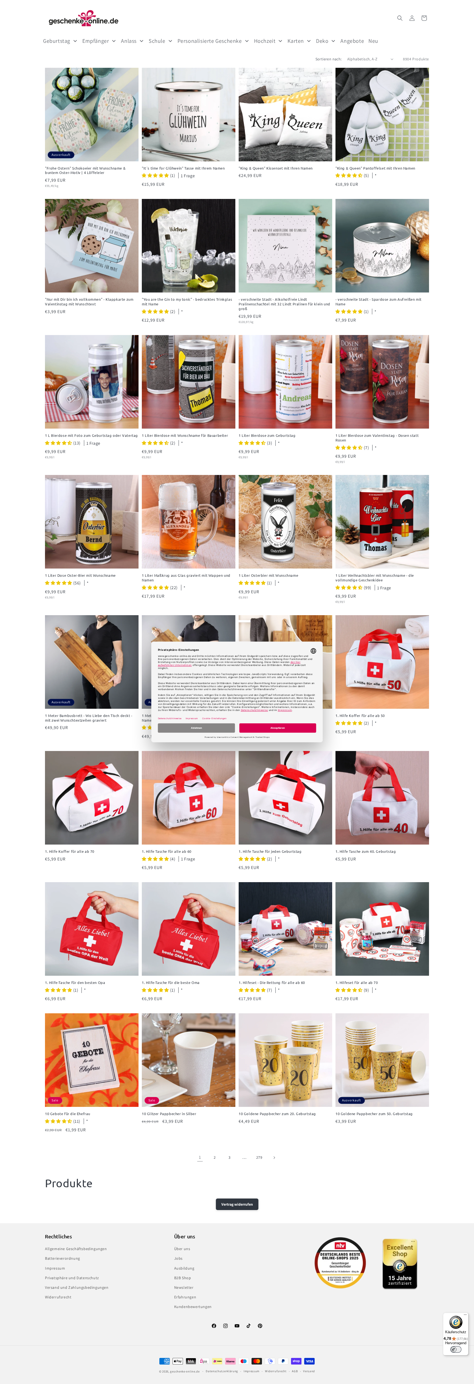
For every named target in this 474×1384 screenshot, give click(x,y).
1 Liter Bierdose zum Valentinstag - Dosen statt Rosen (377, 437)
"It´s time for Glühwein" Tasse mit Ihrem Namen (183, 168)
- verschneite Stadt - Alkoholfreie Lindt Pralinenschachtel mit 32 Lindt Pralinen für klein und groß (284, 304)
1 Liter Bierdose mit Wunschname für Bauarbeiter (185, 435)
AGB (295, 1371)
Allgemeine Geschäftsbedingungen (76, 1248)
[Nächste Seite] (274, 1158)
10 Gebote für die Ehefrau (67, 1114)
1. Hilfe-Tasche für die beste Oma (171, 982)
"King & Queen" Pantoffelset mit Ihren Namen (375, 168)
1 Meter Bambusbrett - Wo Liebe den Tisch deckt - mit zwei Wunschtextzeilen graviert (88, 717)
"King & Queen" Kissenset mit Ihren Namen (276, 168)
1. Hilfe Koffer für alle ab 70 (69, 851)
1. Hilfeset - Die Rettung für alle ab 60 (272, 982)
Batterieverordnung (62, 1258)
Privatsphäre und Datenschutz (72, 1277)
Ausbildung (184, 1268)
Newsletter (184, 1287)
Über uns (182, 1248)
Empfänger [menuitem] (95, 40)
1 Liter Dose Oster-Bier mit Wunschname (80, 575)
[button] (400, 18)
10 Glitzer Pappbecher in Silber (169, 1114)
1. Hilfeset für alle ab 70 (356, 982)
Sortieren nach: (328, 59)
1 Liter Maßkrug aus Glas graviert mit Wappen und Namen (186, 577)
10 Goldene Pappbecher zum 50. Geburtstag (374, 1114)
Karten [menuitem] (295, 40)
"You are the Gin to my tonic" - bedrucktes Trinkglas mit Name (187, 301)
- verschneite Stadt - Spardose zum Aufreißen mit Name (378, 301)
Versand (309, 1371)
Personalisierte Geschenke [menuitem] (209, 40)
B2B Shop (182, 1277)
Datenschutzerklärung (222, 1371)
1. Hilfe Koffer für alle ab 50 (360, 715)
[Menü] (465, 1316)
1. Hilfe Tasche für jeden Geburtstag (270, 851)
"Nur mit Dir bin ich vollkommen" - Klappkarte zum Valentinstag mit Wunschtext (89, 301)
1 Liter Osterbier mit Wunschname (268, 575)
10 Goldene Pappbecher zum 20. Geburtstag (277, 1114)
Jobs (178, 1258)
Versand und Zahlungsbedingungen (77, 1287)
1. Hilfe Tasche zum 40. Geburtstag (365, 851)
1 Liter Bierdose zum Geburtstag (267, 435)
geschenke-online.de (184, 1371)
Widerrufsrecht (58, 1297)
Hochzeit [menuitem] (265, 40)
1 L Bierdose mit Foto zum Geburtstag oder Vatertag (91, 435)
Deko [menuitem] (322, 40)
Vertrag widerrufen (237, 1204)
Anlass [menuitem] (129, 40)
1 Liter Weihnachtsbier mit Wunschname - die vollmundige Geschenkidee (374, 577)
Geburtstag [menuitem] (56, 40)
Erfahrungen (185, 1297)
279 (259, 1157)
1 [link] (200, 1157)
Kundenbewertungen (193, 1306)
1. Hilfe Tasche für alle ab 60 (166, 851)
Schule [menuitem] (157, 40)
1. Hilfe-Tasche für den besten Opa (75, 982)
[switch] (455, 1349)
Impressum (55, 1268)
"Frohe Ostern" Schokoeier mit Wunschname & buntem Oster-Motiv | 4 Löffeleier (85, 170)
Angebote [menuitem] (352, 40)
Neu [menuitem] (373, 40)
